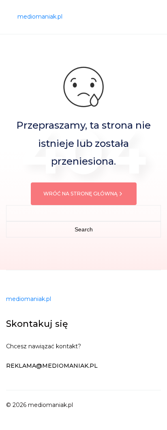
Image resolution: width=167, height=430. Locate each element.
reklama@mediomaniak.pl (52, 365)
